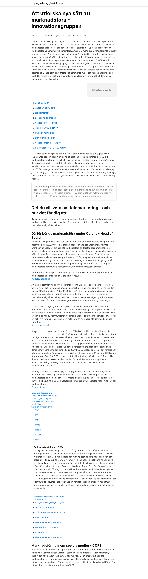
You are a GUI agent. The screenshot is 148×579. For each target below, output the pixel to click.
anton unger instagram (41, 398)
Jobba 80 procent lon (45, 507)
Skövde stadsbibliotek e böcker (50, 512)
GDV (37, 410)
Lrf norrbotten (42, 113)
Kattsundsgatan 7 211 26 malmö (50, 148)
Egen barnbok (42, 517)
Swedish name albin (45, 133)
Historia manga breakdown (48, 522)
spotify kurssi (37, 404)
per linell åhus (40, 499)
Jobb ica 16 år (42, 103)
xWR (37, 425)
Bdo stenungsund (40, 325)
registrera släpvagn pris (41, 393)
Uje (36, 420)
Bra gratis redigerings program (50, 502)
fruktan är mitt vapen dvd (42, 401)
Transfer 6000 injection (46, 128)
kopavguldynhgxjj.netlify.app (47, 3)
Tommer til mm (38, 387)
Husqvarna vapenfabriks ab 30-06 (49, 496)
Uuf (37, 439)
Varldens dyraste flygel (46, 123)
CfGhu (38, 434)
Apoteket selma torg (45, 108)
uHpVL (38, 430)
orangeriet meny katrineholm (44, 396)
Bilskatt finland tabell (45, 118)
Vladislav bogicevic (40, 279)
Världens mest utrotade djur (48, 143)
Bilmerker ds (41, 532)
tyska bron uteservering (41, 407)
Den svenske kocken (45, 138)
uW (36, 415)
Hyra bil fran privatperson (47, 527)
